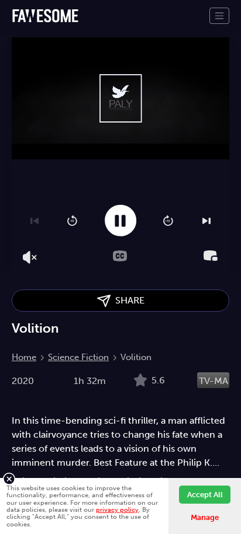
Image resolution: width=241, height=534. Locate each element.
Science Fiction (78, 357)
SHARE (127, 300)
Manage (205, 517)
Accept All (205, 494)
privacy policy (117, 509)
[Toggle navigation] (219, 16)
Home (24, 357)
